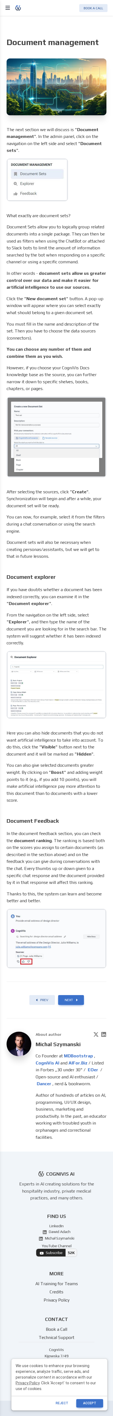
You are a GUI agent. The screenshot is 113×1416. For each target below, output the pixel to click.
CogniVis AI (48, 1063)
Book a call (93, 8)
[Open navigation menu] (8, 8)
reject (62, 1403)
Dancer (44, 1083)
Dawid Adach (59, 1231)
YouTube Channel (58, 1249)
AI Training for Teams (56, 1283)
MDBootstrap (79, 1055)
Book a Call (56, 1329)
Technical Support (56, 1337)
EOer (93, 1069)
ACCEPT (89, 1403)
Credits (56, 1291)
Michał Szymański (59, 1238)
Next (69, 1000)
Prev (44, 1000)
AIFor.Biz (79, 1063)
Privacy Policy (56, 1300)
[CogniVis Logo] (22, 8)
